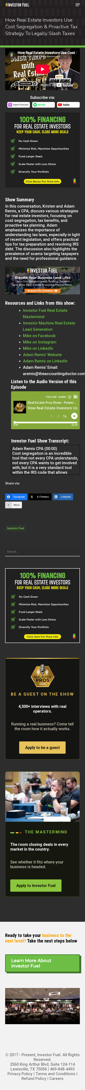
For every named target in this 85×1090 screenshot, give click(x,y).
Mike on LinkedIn (38, 348)
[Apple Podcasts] (18, 107)
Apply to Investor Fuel (36, 885)
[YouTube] (68, 107)
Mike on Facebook (39, 335)
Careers (56, 1078)
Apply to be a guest (42, 747)
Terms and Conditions (55, 1073)
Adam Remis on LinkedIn (45, 361)
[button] (78, 5)
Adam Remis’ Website (42, 354)
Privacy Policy (20, 1073)
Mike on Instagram (39, 342)
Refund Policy (34, 1078)
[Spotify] (43, 107)
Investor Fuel (15, 528)
